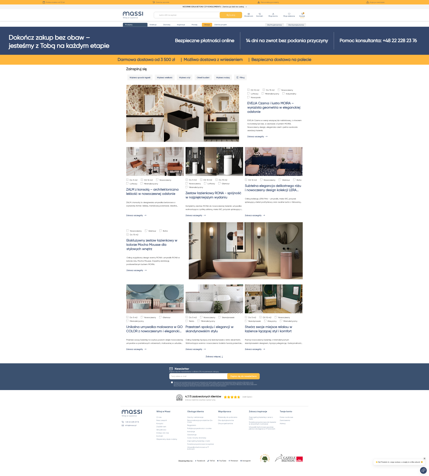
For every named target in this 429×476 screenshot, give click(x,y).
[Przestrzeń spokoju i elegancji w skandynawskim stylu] (214, 298)
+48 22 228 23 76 (132, 422)
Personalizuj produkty (270, 2)
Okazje (207, 25)
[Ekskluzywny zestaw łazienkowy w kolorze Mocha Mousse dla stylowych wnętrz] (246, 250)
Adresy (283, 423)
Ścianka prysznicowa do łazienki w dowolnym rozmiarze (262, 423)
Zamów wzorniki (162, 2)
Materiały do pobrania (227, 417)
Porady (194, 25)
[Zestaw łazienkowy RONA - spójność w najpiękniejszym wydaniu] (214, 161)
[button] (302, 15)
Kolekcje (153, 25)
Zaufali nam (161, 427)
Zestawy (166, 25)
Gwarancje (192, 435)
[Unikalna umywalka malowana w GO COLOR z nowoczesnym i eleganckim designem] (155, 298)
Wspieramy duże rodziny (166, 439)
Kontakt (159, 436)
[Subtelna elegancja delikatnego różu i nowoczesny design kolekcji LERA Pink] (273, 161)
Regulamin (191, 425)
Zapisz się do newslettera (243, 376)
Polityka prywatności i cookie (199, 428)
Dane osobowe (286, 417)
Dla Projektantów (274, 25)
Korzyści (159, 423)
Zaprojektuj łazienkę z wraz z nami (261, 418)
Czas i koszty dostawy (196, 438)
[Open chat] (423, 470)
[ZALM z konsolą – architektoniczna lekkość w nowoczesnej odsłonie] (155, 161)
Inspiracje (181, 25)
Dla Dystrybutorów (296, 25)
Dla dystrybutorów (226, 420)
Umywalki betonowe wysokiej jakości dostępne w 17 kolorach (262, 428)
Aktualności (161, 430)
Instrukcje (191, 431)
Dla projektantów (225, 423)
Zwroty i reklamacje (195, 417)
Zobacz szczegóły (255, 136)
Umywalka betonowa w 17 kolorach (198, 448)
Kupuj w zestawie (377, 2)
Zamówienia (285, 420)
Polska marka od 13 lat (55, 2)
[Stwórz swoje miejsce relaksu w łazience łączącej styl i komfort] (273, 298)
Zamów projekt (220, 25)
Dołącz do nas (162, 433)
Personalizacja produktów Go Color (199, 421)
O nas (159, 417)
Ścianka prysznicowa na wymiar (200, 444)
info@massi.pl (130, 425)
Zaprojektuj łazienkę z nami (198, 441)
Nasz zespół (161, 420)
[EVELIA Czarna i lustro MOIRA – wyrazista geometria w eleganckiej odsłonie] (183, 113)
